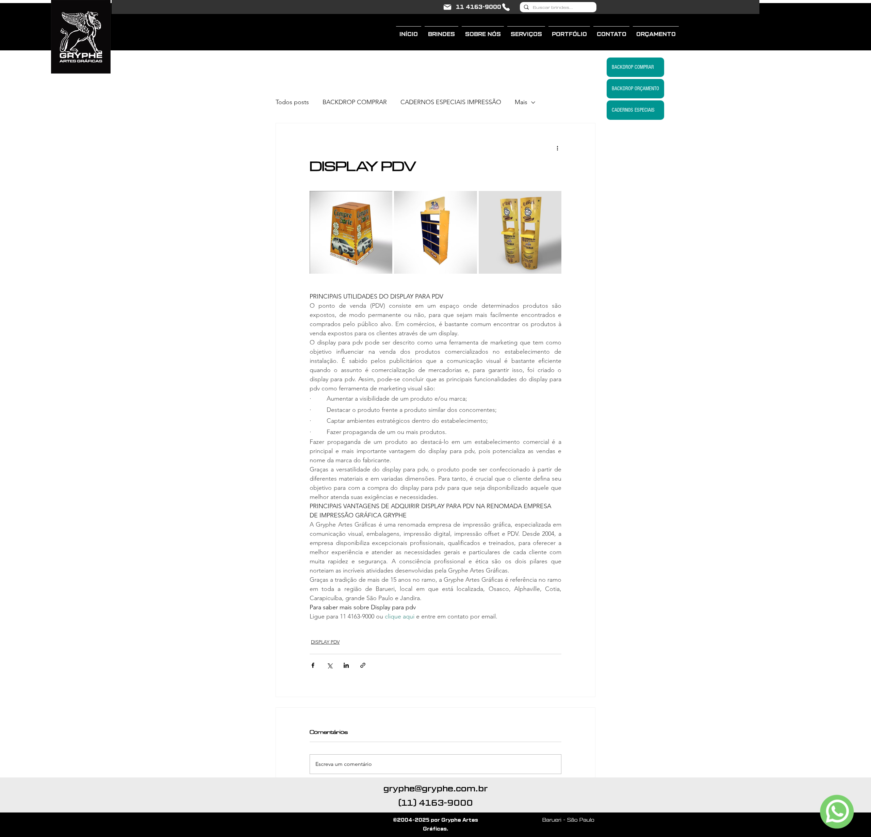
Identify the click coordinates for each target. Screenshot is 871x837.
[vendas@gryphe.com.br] (447, 7)
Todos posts (292, 102)
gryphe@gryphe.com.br (435, 789)
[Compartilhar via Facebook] (313, 665)
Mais (521, 102)
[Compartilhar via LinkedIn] (346, 665)
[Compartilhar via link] (363, 665)
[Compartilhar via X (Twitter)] (329, 665)
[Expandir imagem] (351, 232)
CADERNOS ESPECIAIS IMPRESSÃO (450, 102)
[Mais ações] (557, 148)
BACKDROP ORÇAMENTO (635, 88)
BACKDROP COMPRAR (355, 102)
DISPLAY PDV (325, 642)
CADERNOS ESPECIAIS (633, 110)
